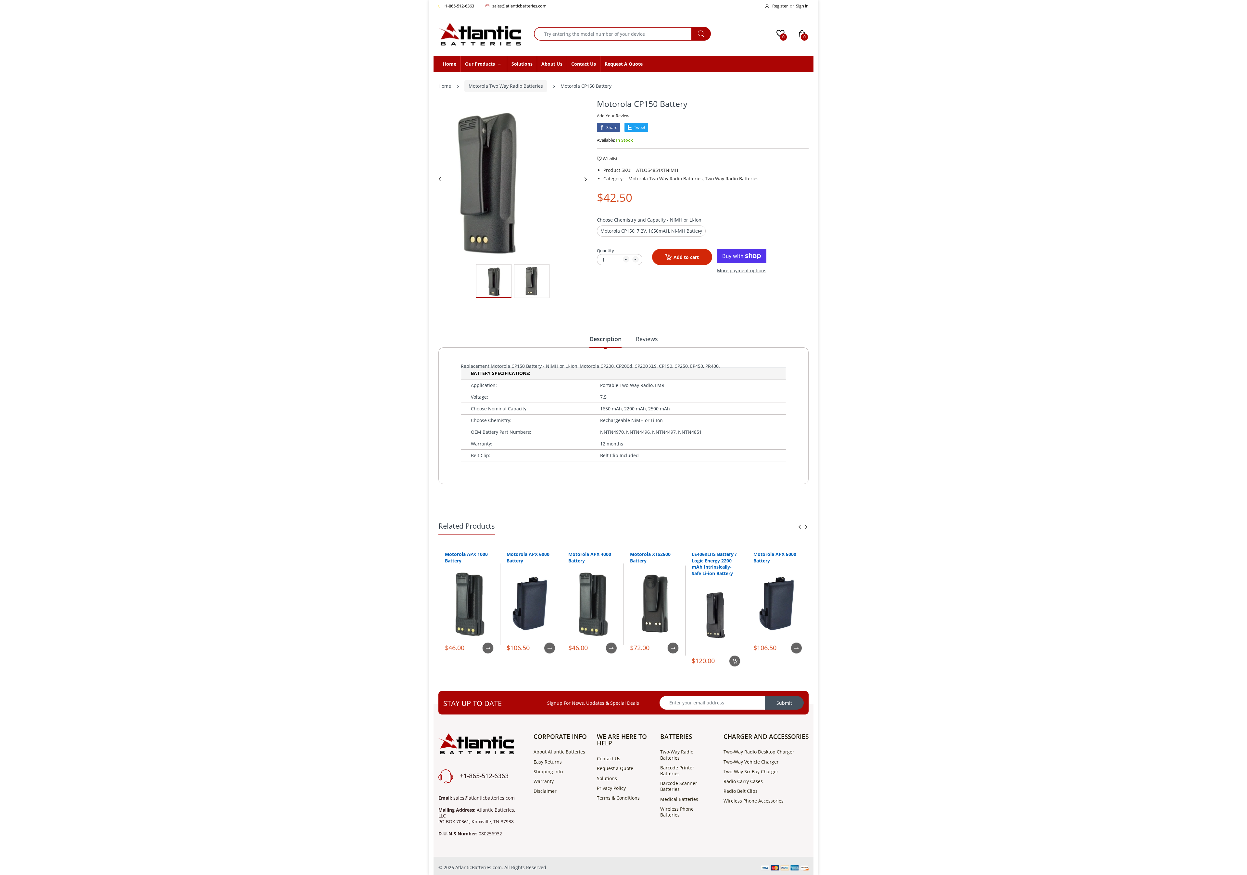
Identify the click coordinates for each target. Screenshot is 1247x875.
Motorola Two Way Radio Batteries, (666, 178)
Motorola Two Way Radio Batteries (506, 86)
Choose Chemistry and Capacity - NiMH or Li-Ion (649, 220)
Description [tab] (605, 339)
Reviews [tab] (647, 339)
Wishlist (610, 158)
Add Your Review (613, 116)
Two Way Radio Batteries (732, 178)
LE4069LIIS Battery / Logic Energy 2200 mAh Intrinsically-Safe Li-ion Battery (714, 563)
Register (780, 6)
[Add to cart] (734, 661)
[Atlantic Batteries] (479, 33)
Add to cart (686, 257)
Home (444, 86)
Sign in (802, 6)
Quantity (605, 250)
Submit (784, 703)
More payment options (741, 271)
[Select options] (488, 648)
